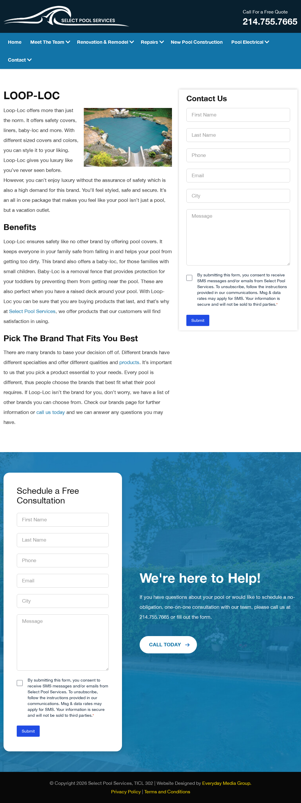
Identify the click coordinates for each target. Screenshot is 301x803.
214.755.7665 (270, 21)
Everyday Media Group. (226, 783)
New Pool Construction (197, 42)
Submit (197, 320)
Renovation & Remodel (102, 42)
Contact (17, 59)
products (129, 362)
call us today (50, 412)
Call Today (165, 644)
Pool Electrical (247, 42)
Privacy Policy (126, 791)
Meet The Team (47, 42)
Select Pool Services (32, 311)
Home (14, 42)
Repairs (149, 42)
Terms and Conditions (167, 791)
